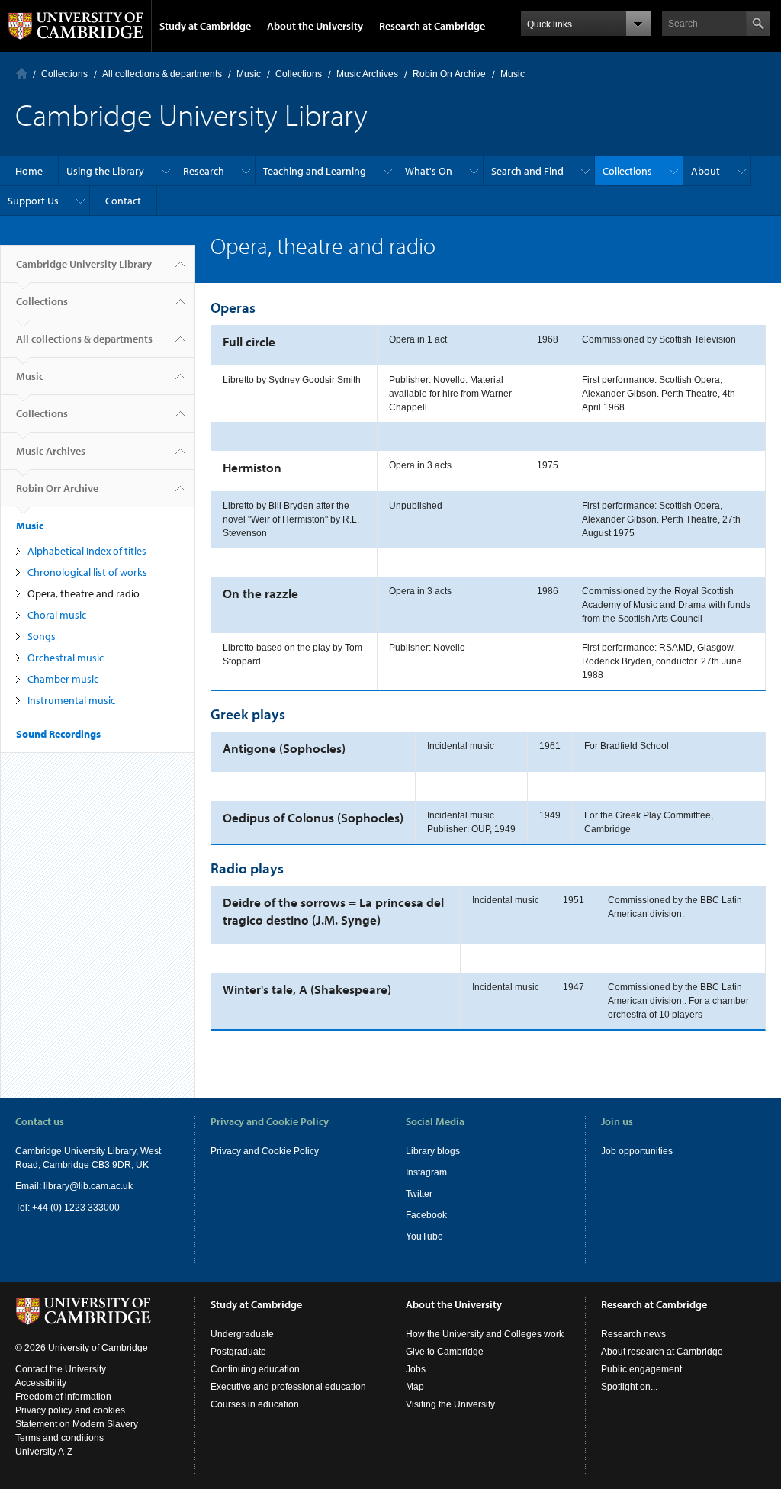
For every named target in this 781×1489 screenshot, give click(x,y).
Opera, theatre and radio (83, 593)
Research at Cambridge (432, 26)
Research (203, 171)
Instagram (426, 1172)
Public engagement (641, 1369)
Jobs (416, 1369)
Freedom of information (63, 1396)
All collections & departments (162, 74)
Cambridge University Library (84, 264)
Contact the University (60, 1369)
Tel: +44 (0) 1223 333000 (67, 1207)
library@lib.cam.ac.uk (88, 1186)
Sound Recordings (58, 734)
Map (415, 1386)
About (705, 171)
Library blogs (433, 1151)
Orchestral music (65, 657)
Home (21, 73)
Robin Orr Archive (449, 74)
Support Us (33, 200)
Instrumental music (71, 700)
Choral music (56, 615)
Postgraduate (238, 1351)
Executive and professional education (288, 1386)
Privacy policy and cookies (70, 1410)
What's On (428, 171)
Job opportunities (637, 1151)
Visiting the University (450, 1404)
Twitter (419, 1193)
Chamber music (62, 679)
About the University (315, 26)
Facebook (426, 1215)
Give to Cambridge (445, 1351)
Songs (41, 636)
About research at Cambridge (662, 1351)
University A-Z (43, 1451)
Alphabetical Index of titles (86, 551)
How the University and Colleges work (485, 1334)
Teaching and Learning (314, 171)
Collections (64, 74)
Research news (633, 1334)
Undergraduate (242, 1334)
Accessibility (40, 1383)
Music (248, 74)
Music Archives (367, 74)
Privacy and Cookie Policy (265, 1151)
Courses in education (255, 1404)
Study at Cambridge (205, 26)
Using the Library (105, 171)
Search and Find (527, 171)
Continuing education (255, 1369)
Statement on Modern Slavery (76, 1424)
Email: (29, 1186)
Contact (123, 200)
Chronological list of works (87, 572)
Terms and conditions (59, 1438)
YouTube (424, 1236)
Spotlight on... (629, 1386)
